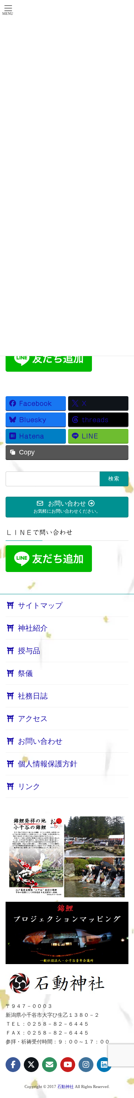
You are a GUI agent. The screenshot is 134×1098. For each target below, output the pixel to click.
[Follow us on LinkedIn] (104, 1064)
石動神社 (65, 1087)
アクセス (33, 718)
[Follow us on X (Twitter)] (31, 1064)
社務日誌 (33, 696)
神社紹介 (33, 628)
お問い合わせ (40, 741)
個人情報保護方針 (47, 764)
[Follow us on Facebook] (13, 1064)
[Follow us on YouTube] (67, 1064)
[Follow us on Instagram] (86, 1064)
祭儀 (25, 673)
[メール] (49, 1064)
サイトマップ (40, 605)
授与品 (29, 651)
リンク (29, 786)
